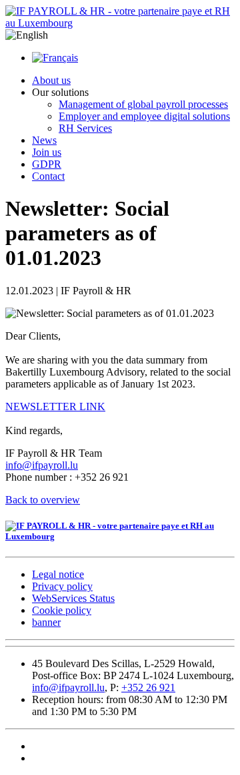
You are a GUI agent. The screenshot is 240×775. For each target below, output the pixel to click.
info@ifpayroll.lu (41, 465)
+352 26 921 (148, 687)
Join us (46, 152)
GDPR (46, 164)
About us (51, 80)
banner (46, 622)
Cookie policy (61, 610)
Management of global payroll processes (143, 104)
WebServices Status (73, 598)
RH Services (85, 128)
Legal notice (58, 574)
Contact (48, 176)
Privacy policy (62, 586)
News (44, 140)
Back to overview (42, 499)
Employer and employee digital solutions (144, 116)
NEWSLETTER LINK (55, 406)
